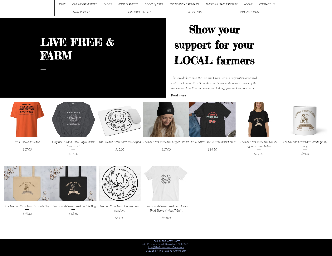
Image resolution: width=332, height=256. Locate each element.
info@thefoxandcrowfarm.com (166, 247)
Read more (178, 95)
